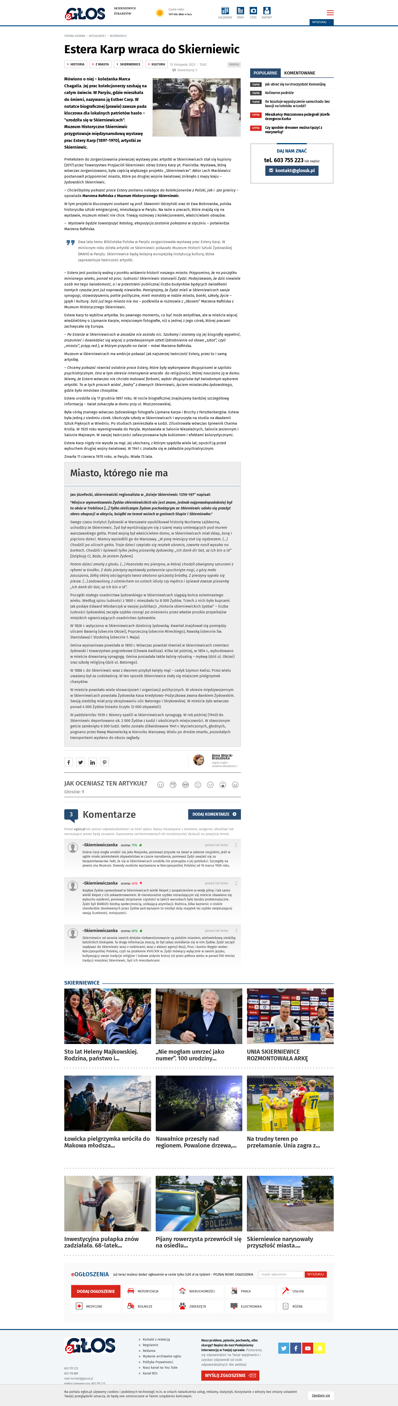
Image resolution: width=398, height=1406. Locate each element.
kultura (156, 64)
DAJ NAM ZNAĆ (292, 150)
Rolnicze (145, 1306)
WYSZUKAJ (315, 1274)
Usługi (298, 1291)
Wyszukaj (319, 22)
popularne (265, 73)
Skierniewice (125, 8)
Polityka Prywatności (158, 1362)
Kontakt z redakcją (156, 1339)
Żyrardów (122, 13)
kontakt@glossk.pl (294, 170)
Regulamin (150, 1345)
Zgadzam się (323, 1395)
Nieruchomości (202, 1291)
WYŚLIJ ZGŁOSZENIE (225, 1375)
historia (75, 64)
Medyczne (94, 1306)
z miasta (100, 64)
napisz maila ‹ (220, 762)
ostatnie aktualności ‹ (225, 766)
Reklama (149, 1351)
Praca (246, 1291)
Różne (298, 1306)
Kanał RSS (150, 1373)
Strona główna (74, 36)
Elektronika (251, 1306)
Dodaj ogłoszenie (96, 1291)
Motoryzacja (148, 1291)
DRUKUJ (235, 65)
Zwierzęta (197, 1306)
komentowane (299, 73)
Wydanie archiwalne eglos (162, 1356)
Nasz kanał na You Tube (160, 1368)
